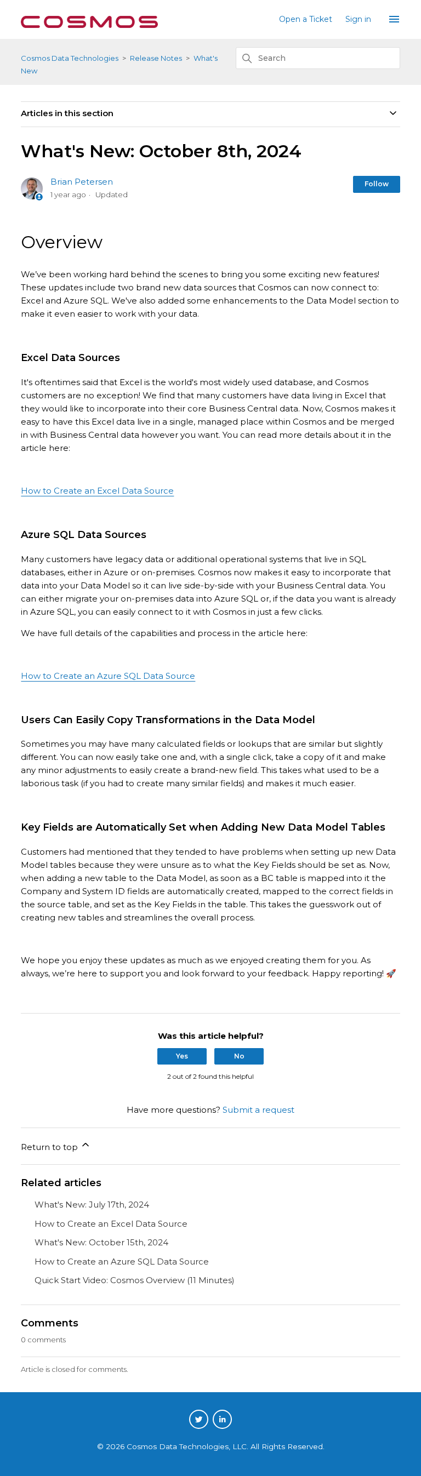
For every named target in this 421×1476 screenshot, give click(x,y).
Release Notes (156, 58)
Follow (377, 184)
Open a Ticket (305, 19)
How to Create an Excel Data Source (97, 490)
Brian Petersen (81, 181)
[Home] (89, 25)
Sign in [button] (358, 19)
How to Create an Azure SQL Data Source (108, 676)
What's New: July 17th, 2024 (92, 1204)
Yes (182, 1056)
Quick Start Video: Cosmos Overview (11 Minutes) (135, 1280)
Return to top (50, 1147)
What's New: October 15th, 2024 (101, 1242)
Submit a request (258, 1110)
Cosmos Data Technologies (69, 58)
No (239, 1056)
